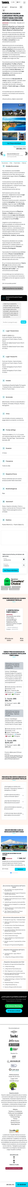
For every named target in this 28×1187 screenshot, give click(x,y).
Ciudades (4, 589)
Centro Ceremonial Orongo (11, 935)
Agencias (14, 7)
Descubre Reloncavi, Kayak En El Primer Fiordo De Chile (14, 890)
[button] (2, 153)
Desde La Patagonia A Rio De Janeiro (13, 987)
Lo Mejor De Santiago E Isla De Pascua (13, 976)
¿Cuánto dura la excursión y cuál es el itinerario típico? (12, 795)
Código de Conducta (15, 1115)
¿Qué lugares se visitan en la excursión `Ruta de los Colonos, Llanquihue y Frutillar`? (13, 788)
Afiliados (15, 1109)
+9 (21, 105)
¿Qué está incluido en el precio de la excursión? (13, 808)
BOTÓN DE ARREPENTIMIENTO (14, 1168)
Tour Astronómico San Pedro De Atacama (14, 925)
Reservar (23, 1184)
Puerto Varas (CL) (19, 524)
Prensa (15, 1118)
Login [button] (5, 7)
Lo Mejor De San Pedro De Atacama (13, 968)
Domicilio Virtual (14, 1081)
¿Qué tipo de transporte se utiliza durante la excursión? (12, 801)
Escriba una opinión (9, 639)
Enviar (23, 322)
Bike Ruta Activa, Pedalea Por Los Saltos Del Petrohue (15, 905)
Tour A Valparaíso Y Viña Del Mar (12, 927)
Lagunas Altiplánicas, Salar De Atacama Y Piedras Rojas (14, 938)
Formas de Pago (15, 1117)
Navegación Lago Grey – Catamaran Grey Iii (15, 919)
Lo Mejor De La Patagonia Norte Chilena (14, 957)
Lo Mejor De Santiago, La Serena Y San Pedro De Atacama (15, 979)
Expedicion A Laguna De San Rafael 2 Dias (14, 964)
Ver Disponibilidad (14, 143)
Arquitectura (16, 586)
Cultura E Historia (14, 589)
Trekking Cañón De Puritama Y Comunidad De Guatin (15, 922)
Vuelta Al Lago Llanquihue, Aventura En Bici (15, 902)
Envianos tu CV (15, 1120)
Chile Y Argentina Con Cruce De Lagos (14, 971)
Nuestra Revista (15, 1122)
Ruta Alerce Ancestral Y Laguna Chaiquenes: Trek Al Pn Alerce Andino (15, 893)
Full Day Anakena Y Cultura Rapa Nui (13, 933)
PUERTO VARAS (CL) (8, 335)
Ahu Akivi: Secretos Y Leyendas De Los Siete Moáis (15, 942)
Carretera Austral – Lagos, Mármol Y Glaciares (13, 954)
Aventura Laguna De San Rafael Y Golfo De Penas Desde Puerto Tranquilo (15, 974)
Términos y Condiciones (15, 1111)
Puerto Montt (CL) (7, 524)
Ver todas (21, 639)
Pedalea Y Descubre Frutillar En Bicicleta (14, 896)
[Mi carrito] (4, 10)
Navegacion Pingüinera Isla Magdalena (14, 944)
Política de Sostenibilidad (15, 1113)
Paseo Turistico (6, 586)
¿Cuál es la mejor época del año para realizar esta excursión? (13, 814)
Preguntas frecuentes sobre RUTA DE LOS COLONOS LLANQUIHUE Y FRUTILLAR (14, 778)
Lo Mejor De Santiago (10, 966)
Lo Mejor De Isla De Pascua (11, 984)
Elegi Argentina (15, 1124)
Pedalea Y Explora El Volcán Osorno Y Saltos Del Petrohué (15, 899)
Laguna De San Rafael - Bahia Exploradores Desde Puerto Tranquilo (15, 930)
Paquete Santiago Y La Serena (12, 982)
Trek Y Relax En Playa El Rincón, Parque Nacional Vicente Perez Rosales (14, 912)
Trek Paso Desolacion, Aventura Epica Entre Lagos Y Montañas (15, 908)
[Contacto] (21, 7)
